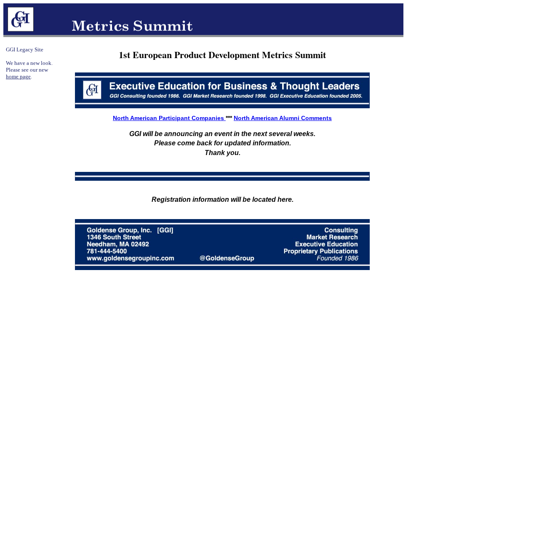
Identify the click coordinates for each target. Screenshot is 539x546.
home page (18, 76)
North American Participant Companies (169, 118)
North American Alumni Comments (283, 118)
